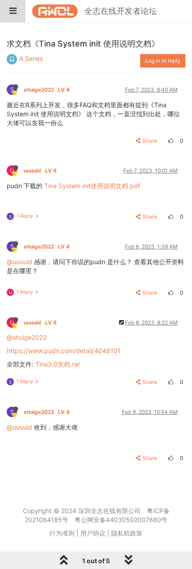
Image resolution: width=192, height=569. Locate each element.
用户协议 (92, 533)
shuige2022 (47, 89)
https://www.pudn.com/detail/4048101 (64, 350)
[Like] (169, 140)
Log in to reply (162, 60)
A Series (31, 58)
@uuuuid (19, 262)
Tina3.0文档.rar (57, 364)
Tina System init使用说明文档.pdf (92, 186)
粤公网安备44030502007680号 (121, 519)
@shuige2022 (26, 337)
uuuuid (40, 170)
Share (150, 140)
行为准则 (62, 533)
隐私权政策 (126, 533)
